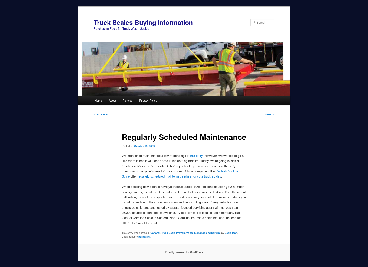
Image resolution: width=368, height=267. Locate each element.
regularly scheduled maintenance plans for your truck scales (179, 176)
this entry (196, 155)
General (155, 233)
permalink (144, 237)
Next (269, 114)
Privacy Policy (148, 100)
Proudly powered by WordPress (184, 252)
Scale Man (231, 233)
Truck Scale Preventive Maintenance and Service (191, 233)
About (112, 100)
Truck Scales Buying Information (143, 22)
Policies (127, 100)
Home (98, 100)
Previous (101, 114)
